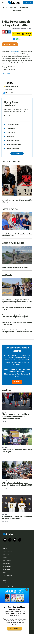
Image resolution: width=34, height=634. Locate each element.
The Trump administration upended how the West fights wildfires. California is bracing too (17, 331)
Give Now (28, 2)
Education (4, 412)
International (24, 7)
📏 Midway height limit (10, 86)
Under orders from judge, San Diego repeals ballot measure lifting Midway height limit (16, 316)
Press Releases (7, 566)
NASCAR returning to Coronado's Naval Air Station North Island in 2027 (17, 484)
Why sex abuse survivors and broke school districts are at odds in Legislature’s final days (16, 416)
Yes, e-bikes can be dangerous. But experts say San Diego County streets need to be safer (17, 301)
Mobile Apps (6, 563)
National (13, 7)
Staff (4, 572)
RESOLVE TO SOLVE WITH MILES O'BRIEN (15, 268)
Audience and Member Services (11, 583)
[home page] (14, 2)
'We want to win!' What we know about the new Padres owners (17, 323)
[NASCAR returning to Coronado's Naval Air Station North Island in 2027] (17, 470)
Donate (17, 382)
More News (6, 390)
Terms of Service (7, 575)
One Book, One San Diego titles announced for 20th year (17, 201)
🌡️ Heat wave (7, 89)
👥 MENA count (8, 93)
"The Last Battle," (15, 51)
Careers (5, 557)
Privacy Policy (6, 569)
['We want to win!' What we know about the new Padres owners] (17, 503)
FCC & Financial (7, 560)
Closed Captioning (8, 586)
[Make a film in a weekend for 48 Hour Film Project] (17, 436)
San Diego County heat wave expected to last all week (16, 308)
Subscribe (17, 153)
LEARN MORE (14, 629)
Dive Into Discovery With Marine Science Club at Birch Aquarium (17, 235)
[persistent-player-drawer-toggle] (32, 632)
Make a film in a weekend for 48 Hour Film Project (17, 451)
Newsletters (6, 554)
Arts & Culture (5, 447)
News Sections (18, 11)
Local (5, 7)
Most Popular (7, 275)
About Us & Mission (8, 551)
